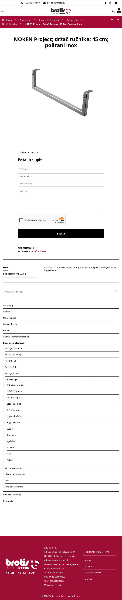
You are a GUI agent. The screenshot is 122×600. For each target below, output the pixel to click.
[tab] (20, 267)
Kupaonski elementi (48, 20)
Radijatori (11, 435)
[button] (3, 10)
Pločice (6, 311)
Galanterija (72, 20)
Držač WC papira (15, 391)
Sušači (10, 428)
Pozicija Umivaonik (14, 348)
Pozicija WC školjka (14, 354)
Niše (9, 453)
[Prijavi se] (119, 9)
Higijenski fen (13, 422)
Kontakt (88, 560)
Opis (5, 267)
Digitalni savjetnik (92, 572)
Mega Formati (9, 317)
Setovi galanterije (15, 385)
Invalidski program (14, 486)
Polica (9, 459)
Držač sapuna (13, 410)
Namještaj (8, 305)
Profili (6, 330)
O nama (88, 566)
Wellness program (14, 468)
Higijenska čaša (14, 416)
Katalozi (88, 579)
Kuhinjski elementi (12, 494)
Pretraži (116, 291)
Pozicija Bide (11, 367)
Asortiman (25, 20)
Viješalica (11, 441)
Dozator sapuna (14, 397)
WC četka (11, 447)
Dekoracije (8, 501)
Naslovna (7, 20)
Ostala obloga (10, 324)
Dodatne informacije (14, 274)
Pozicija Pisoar (12, 373)
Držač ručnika (9, 24)
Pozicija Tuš (10, 360)
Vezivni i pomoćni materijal (16, 336)
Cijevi (7, 480)
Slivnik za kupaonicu (15, 474)
